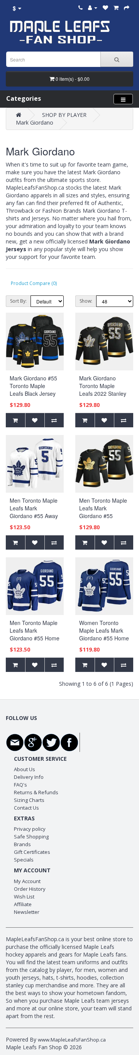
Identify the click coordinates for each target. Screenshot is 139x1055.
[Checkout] (126, 7)
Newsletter (26, 911)
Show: (86, 301)
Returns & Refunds (36, 792)
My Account (27, 881)
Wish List (24, 896)
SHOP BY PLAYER (64, 114)
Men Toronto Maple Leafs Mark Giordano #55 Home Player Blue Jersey (34, 634)
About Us (24, 769)
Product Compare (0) (34, 283)
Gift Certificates (32, 851)
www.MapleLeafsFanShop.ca (72, 1039)
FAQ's (20, 784)
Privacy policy (30, 828)
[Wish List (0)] (105, 7)
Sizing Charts (29, 800)
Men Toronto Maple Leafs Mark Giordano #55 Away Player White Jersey (34, 512)
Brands (22, 844)
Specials (24, 859)
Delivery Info (29, 776)
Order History (30, 888)
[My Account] (92, 7)
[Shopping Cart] (116, 7)
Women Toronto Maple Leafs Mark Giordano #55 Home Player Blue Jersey (104, 634)
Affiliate (23, 904)
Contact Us (26, 807)
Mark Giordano (34, 122)
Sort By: (18, 301)
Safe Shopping (31, 836)
